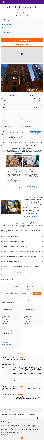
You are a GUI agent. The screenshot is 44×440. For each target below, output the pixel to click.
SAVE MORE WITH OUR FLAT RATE (35, 133)
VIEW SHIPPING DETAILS (12, 185)
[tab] (18, 192)
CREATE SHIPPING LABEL (15, 44)
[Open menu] (42, 2)
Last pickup (32, 95)
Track (37, 293)
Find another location (9, 35)
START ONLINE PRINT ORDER (15, 39)
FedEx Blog (14, 419)
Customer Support (7, 26)
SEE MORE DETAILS (30, 186)
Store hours (12, 95)
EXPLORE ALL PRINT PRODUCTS (31, 216)
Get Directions (6, 24)
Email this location (9, 32)
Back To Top (22, 405)
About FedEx (3, 419)
